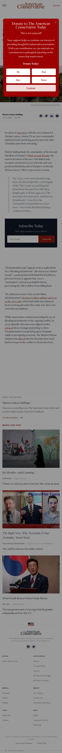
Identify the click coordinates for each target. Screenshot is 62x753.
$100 (43, 80)
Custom (30, 88)
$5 (18, 72)
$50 (18, 80)
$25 (44, 72)
